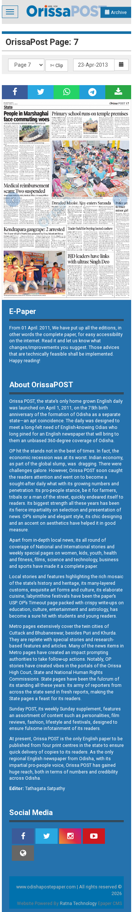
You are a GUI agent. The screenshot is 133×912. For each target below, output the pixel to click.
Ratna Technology (78, 903)
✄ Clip (56, 65)
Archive (118, 12)
